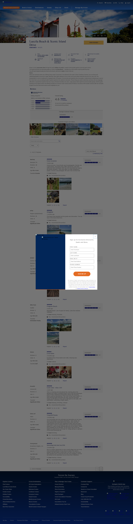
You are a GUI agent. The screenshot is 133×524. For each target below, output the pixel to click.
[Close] (95, 236)
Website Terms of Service (82, 288)
